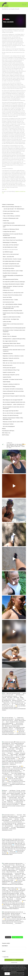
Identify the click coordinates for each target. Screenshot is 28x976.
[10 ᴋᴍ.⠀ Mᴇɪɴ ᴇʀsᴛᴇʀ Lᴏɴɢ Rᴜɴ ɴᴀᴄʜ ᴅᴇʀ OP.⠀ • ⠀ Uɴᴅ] (14, 704)
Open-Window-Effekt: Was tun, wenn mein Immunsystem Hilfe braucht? (13, 346)
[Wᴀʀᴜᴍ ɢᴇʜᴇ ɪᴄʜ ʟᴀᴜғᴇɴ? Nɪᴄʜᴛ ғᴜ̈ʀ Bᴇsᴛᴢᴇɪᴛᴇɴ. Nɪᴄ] (14, 583)
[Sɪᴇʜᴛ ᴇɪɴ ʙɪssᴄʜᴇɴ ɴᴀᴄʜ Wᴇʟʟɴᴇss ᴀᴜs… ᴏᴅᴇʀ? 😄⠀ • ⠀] (14, 777)
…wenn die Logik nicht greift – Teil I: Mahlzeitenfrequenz (13, 208)
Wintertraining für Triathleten (8, 424)
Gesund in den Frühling (7, 297)
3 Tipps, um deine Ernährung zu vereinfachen (11, 215)
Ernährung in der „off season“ (8, 290)
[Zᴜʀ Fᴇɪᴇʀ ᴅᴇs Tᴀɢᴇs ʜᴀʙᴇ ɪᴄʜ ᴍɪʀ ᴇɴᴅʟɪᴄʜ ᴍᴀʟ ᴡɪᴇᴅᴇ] (14, 656)
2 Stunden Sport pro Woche (8, 213)
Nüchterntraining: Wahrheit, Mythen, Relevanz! (11, 343)
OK (7, 973)
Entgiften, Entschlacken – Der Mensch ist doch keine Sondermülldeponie (13, 287)
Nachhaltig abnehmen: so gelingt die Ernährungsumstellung (14, 338)
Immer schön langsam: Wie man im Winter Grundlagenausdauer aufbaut (11, 307)
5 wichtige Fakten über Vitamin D (9, 231)
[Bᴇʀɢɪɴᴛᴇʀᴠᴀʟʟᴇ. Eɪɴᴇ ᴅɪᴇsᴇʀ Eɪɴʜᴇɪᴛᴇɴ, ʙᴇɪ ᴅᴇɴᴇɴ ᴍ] (14, 534)
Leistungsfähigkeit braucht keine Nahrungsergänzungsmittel (14, 327)
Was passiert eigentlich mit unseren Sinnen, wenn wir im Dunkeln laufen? (13, 407)
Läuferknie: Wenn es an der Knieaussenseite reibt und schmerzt (13, 324)
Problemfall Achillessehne (8, 353)
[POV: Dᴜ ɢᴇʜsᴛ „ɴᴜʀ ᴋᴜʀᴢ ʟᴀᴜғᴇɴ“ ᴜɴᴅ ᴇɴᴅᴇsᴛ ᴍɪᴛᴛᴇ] (14, 607)
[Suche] (22, 4)
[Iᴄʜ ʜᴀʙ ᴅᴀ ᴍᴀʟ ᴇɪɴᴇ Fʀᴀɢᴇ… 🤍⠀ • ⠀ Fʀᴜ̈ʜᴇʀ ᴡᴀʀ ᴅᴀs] (14, 729)
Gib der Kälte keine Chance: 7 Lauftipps (10, 299)
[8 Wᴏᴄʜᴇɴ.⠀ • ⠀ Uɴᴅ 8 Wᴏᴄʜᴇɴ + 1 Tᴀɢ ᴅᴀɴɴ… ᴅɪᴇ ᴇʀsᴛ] (14, 802)
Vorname (4, 951)
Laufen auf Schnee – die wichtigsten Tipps (11, 319)
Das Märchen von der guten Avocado (10, 9)
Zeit (5, 189)
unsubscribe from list (14, 962)
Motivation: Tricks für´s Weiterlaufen (10, 336)
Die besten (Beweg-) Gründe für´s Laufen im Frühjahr (13, 270)
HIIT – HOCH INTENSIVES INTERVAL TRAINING (12, 304)
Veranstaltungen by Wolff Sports (8, 430)
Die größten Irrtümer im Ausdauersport (10, 273)
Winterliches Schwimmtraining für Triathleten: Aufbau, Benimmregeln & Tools (13, 418)
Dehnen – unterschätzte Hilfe (8, 256)
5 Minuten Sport (6, 220)
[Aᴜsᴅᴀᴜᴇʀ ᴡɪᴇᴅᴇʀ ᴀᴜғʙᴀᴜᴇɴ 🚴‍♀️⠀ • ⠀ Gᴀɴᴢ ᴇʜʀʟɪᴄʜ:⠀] (14, 826)
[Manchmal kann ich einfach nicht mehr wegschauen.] (14, 486)
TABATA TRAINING (6, 381)
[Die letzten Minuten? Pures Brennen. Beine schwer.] (14, 631)
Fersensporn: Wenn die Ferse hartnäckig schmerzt (12, 295)
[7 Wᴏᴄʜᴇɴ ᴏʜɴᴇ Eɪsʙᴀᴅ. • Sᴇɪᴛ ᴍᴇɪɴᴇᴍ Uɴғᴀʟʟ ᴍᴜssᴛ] (14, 850)
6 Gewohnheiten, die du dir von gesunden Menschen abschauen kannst (13, 234)
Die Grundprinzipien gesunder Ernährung (10, 279)
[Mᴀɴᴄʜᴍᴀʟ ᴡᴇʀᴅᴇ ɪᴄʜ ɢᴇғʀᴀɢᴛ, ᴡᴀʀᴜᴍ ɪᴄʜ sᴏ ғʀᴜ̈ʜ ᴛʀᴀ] (14, 899)
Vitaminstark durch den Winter (8, 393)
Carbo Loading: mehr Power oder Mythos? (11, 244)
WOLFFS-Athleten (5, 434)
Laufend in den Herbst (7, 321)
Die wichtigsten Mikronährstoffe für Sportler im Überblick (13, 284)
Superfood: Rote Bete (7, 377)
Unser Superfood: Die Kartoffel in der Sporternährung (13, 388)
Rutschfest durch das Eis (7, 365)
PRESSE (4, 428)
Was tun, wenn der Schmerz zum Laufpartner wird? (12, 413)
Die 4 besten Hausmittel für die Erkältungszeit (11, 266)
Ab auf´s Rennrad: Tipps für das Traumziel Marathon (13, 240)
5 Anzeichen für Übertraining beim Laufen (10, 218)
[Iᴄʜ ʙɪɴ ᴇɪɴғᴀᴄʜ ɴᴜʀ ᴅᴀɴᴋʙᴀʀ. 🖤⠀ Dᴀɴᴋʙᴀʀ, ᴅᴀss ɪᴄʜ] (14, 753)
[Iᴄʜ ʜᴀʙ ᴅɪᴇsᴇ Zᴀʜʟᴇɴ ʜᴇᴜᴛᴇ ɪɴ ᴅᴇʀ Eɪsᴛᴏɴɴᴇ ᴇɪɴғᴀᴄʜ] (14, 680)
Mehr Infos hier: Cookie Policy (17, 973)
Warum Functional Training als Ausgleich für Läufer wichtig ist (14, 396)
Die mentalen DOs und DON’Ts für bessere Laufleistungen (14, 281)
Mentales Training (6, 334)
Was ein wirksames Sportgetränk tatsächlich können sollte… (14, 402)
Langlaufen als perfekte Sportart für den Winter (11, 316)
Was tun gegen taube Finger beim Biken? (10, 410)
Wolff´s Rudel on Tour (6, 432)
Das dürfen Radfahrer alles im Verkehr (10, 247)
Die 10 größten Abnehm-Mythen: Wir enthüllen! (11, 261)
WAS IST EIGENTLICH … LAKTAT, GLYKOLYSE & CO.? (14, 404)
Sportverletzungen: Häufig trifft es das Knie (11, 374)
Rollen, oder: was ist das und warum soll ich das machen (13, 362)
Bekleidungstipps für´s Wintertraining (10, 242)
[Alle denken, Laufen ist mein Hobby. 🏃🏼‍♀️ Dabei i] (14, 461)
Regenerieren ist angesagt (8, 360)
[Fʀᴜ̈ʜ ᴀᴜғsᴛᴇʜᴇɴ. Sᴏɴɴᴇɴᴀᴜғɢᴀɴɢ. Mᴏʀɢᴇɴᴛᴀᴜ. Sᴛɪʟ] (14, 559)
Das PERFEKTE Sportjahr (8, 251)
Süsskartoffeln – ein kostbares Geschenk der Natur (12, 379)
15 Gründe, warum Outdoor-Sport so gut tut (11, 211)
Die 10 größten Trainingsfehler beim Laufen (11, 263)
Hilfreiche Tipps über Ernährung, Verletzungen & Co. (12, 206)
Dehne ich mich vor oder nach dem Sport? (11, 254)
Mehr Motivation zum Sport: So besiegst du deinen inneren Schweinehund (14, 331)
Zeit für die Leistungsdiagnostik (9, 426)
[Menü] (25, 4)
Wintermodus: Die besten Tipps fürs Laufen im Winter (13, 421)
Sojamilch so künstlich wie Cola (9, 372)
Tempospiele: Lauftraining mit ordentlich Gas (11, 384)
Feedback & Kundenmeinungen (8, 204)
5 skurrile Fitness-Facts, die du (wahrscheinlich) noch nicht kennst (14, 226)
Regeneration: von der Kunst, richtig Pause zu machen (13, 355)
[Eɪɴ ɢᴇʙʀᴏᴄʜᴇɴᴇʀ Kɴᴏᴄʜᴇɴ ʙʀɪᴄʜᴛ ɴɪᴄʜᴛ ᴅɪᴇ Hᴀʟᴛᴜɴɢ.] (14, 923)
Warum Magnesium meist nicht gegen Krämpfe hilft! (12, 399)
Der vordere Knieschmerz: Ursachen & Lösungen (12, 258)
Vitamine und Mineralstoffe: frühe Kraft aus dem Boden (13, 391)
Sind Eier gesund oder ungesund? (9, 367)
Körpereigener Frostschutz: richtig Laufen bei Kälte (12, 310)
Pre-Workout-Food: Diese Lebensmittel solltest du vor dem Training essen (14, 350)
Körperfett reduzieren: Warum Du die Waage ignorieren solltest (13, 314)
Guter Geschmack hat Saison (8, 302)
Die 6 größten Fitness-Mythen (8, 268)
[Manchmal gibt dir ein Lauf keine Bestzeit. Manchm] (14, 510)
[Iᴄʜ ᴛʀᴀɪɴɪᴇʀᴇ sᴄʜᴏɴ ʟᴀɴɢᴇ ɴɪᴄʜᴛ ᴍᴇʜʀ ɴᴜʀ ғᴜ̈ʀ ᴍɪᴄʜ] (14, 874)
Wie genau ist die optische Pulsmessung (10, 415)
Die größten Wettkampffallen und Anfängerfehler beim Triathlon (13, 276)
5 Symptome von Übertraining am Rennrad (11, 229)
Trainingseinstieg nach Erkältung (9, 386)
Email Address (5, 945)
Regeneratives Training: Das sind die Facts (11, 358)
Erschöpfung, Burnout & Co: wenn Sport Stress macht (13, 292)
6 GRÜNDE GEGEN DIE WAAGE (9, 237)
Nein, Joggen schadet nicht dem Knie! (10, 341)
